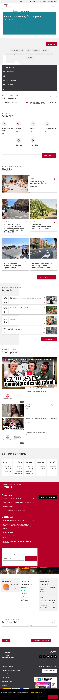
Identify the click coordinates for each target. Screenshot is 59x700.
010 (54, 603)
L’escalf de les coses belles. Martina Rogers (20, 308)
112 (54, 605)
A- (26, 1)
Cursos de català (39, 54)
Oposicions (30, 54)
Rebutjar (43, 697)
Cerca (50, 44)
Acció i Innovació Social (7, 129)
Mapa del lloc (5, 678)
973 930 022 (51, 594)
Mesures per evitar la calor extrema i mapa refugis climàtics (41, 103)
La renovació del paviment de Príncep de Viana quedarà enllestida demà (42, 266)
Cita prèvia (45, 50)
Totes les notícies (45, 277)
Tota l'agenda (47, 339)
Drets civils (34, 145)
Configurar (6, 697)
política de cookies (37, 692)
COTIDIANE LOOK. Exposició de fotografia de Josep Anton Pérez (25, 298)
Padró (28, 50)
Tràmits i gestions (46, 497)
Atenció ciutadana (7, 681)
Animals (18, 128)
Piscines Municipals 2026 (9, 102)
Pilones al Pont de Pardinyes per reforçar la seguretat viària (13, 266)
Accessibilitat (5, 674)
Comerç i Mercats (51, 128)
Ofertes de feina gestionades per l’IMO (15, 54)
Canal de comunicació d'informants (12, 670)
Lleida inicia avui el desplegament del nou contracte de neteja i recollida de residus (41, 184)
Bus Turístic (12, 319)
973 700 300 (51, 600)
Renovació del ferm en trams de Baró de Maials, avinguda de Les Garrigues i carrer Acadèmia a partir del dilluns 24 (14, 228)
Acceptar (53, 697)
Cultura (32, 128)
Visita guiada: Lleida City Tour (15, 329)
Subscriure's (48, 671)
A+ (21, 1)
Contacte (4, 685)
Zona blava (49, 54)
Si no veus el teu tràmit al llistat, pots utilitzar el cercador (18, 555)
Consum (19, 145)
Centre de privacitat (7, 666)
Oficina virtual (36, 50)
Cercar (29, 558)
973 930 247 (51, 588)
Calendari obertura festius (17, 50)
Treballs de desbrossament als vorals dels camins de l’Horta (41, 226)
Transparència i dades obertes (40, 640)
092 (54, 608)
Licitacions (29, 57)
